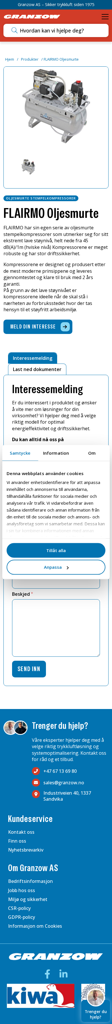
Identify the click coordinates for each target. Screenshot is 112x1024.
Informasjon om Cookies (35, 926)
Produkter (29, 59)
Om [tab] (92, 453)
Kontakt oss (21, 832)
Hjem (9, 59)
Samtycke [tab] (20, 453)
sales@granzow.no (63, 783)
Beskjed (22, 594)
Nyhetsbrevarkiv (25, 850)
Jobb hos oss (21, 890)
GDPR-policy (21, 917)
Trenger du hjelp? (96, 1014)
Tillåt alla (56, 550)
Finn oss (17, 841)
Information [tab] (56, 453)
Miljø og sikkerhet (27, 899)
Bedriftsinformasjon (30, 881)
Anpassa (53, 567)
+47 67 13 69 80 (60, 771)
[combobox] (62, 30)
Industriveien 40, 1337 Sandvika (67, 796)
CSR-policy (19, 908)
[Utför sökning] (14, 30)
